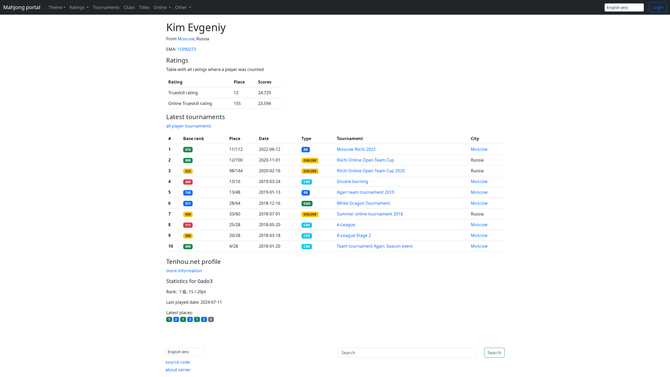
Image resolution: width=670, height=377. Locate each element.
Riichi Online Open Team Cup (365, 160)
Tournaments (106, 7)
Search (494, 353)
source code (177, 362)
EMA (307, 203)
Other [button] (181, 7)
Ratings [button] (78, 7)
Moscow (186, 39)
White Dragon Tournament (363, 203)
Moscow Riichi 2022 (356, 149)
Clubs (129, 7)
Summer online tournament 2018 (370, 214)
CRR (307, 182)
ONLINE (310, 160)
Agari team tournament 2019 (365, 192)
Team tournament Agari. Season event (375, 246)
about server (178, 370)
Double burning (352, 181)
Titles (144, 7)
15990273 (186, 49)
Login (657, 7)
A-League (346, 225)
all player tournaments (188, 126)
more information (184, 271)
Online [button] (161, 7)
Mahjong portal (21, 7)
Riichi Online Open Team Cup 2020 (371, 171)
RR (306, 149)
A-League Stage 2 (354, 235)
